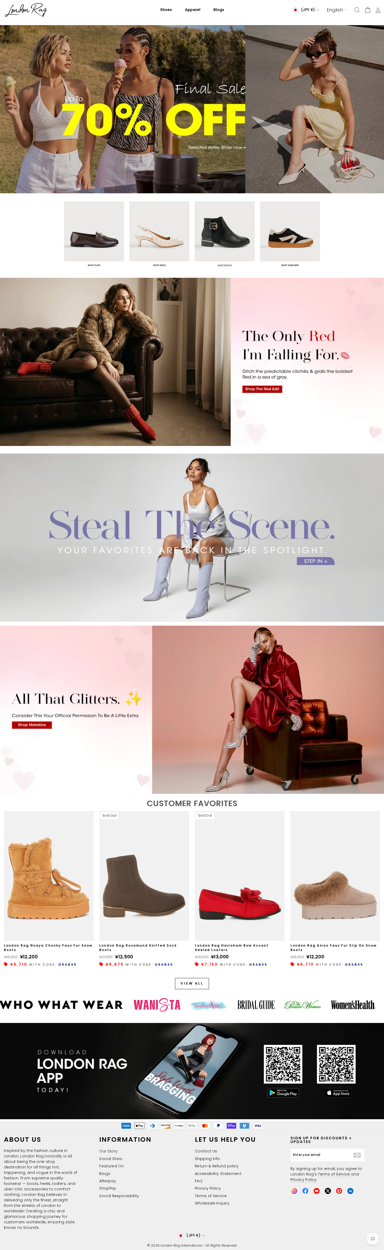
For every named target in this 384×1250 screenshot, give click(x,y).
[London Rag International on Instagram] (294, 1191)
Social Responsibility (119, 1195)
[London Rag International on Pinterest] (339, 1191)
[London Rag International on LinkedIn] (350, 1191)
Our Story (108, 1151)
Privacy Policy (208, 1188)
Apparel (192, 9)
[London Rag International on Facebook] (305, 1191)
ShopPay (107, 1188)
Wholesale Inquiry (212, 1203)
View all (192, 983)
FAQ (198, 1181)
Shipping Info (207, 1158)
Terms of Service (211, 1195)
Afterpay (107, 1181)
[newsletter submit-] (358, 1154)
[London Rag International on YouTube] (316, 1191)
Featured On (111, 1166)
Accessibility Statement (218, 1173)
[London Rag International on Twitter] (327, 1191)
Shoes (166, 9)
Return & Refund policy (217, 1166)
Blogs (218, 9)
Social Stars (110, 1158)
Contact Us (206, 1151)
